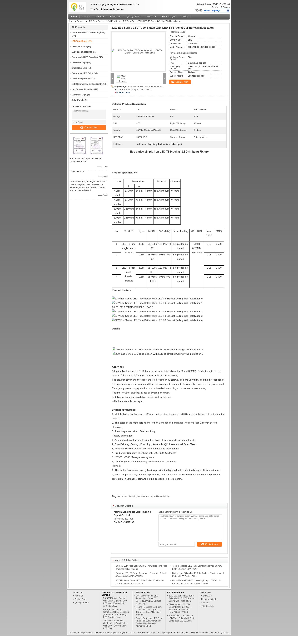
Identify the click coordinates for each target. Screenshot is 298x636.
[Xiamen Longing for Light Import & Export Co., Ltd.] (228, 10)
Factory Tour (115, 16)
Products (86, 16)
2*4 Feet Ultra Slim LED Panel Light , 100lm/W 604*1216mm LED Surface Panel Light (148, 600)
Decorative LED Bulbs (82, 73)
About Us (100, 16)
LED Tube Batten (96, 21)
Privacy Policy (76, 633)
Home (74, 16)
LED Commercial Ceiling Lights (87, 84)
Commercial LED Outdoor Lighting (88, 32)
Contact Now (91, 127)
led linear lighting (162, 496)
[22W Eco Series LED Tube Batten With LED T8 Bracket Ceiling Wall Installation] (138, 51)
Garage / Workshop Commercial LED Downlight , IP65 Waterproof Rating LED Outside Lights (116, 613)
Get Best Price (123, 92)
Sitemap (205, 602)
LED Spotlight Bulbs (81, 78)
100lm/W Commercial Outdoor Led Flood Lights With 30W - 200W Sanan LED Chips (115, 624)
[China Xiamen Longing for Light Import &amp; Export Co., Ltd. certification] (80, 154)
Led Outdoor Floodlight (83, 89)
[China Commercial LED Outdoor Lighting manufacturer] (78, 6)
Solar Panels (78, 100)
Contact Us (151, 16)
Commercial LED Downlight (85, 57)
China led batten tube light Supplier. (101, 633)
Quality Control (134, 16)
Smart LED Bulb (79, 68)
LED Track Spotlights (82, 52)
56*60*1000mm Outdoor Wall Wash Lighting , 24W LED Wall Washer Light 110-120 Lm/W (115, 602)
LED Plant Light (79, 95)
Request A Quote (220, 7)
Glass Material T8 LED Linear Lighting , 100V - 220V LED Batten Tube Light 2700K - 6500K (180, 608)
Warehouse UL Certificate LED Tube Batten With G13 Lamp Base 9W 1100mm (181, 618)
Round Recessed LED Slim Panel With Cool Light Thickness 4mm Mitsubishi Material (149, 611)
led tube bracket (144, 496)
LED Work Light (79, 62)
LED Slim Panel (79, 46)
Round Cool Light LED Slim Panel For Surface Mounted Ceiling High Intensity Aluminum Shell (149, 622)
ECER (226, 633)
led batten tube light (127, 496)
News (185, 16)
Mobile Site (208, 606)
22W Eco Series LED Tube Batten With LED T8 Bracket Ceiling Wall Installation (182, 598)
